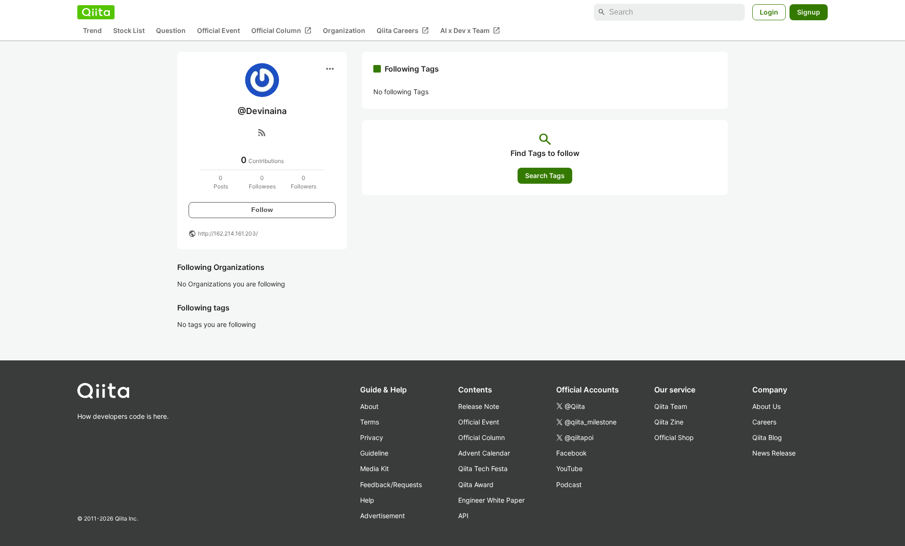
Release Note (478, 406)
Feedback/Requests (391, 485)
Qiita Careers (403, 30)
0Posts (221, 182)
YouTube (569, 469)
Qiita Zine (668, 422)
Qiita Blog (767, 437)
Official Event (218, 31)
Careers (764, 422)
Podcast (569, 485)
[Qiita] (96, 12)
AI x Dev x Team (470, 30)
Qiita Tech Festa (483, 469)
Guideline (374, 453)
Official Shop (674, 437)
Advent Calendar (484, 453)
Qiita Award (476, 485)
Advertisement (382, 516)
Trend (92, 31)
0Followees (262, 182)
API (463, 516)
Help (367, 500)
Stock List (129, 31)
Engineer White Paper (491, 500)
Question (171, 31)
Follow (262, 209)
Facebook (571, 453)
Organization (344, 31)
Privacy (371, 437)
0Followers (303, 182)
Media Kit (374, 469)
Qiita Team (670, 406)
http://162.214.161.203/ (228, 233)
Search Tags (545, 175)
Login (769, 12)
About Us (766, 406)
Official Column (281, 30)
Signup (808, 12)
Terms (369, 422)
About (369, 406)
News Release (774, 453)
